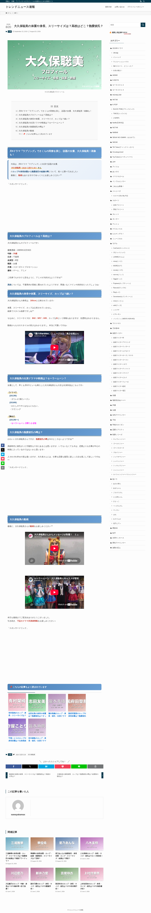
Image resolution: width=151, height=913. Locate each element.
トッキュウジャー (119, 465)
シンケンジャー (118, 461)
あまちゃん (117, 488)
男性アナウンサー (119, 543)
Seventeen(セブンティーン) (122, 296)
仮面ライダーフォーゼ (121, 382)
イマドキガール (118, 176)
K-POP (114, 104)
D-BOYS (115, 80)
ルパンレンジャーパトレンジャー (124, 474)
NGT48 (115, 127)
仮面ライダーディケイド (121, 369)
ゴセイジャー (117, 452)
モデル (114, 243)
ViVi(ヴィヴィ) (118, 301)
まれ (114, 514)
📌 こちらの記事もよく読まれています (37, 134)
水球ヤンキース (118, 538)
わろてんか (117, 519)
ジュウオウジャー (119, 457)
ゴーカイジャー (118, 443)
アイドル (115, 167)
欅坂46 (115, 528)
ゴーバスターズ (118, 448)
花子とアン (117, 523)
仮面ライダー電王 (119, 391)
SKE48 (114, 142)
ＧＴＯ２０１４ (118, 90)
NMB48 (115, 132)
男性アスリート (118, 209)
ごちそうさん (117, 492)
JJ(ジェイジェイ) (119, 252)
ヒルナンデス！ (118, 234)
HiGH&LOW (116, 95)
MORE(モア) (117, 266)
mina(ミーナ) (117, 261)
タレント (115, 214)
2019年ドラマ (117, 48)
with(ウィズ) (117, 305)
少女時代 (116, 118)
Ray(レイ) (116, 292)
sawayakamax (18, 814)
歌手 (114, 533)
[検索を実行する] (143, 25)
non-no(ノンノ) (118, 274)
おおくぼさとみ (21, 754)
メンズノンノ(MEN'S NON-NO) (124, 319)
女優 (9, 31)
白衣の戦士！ (117, 70)
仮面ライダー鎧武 (119, 386)
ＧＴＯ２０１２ (118, 85)
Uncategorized (117, 152)
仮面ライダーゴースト (121, 360)
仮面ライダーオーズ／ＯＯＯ (123, 355)
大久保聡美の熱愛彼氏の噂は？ (32, 127)
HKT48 (115, 100)
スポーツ (115, 200)
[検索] (143, 1)
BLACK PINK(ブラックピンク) (123, 109)
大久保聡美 (31, 754)
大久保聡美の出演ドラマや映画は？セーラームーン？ (41, 123)
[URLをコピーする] (95, 766)
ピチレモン (117, 314)
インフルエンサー (119, 181)
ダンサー (115, 219)
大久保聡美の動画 (26, 131)
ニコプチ (116, 310)
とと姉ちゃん (117, 497)
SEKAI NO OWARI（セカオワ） (124, 137)
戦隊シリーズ (117, 435)
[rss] (140, 1)
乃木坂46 (115, 328)
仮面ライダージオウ (120, 364)
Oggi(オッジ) (117, 279)
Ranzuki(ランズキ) (119, 288)
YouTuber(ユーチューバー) (122, 157)
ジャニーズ (116, 191)
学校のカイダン (118, 425)
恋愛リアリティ (118, 430)
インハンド (117, 57)
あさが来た (117, 484)
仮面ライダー (117, 333)
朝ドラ (114, 479)
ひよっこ (116, 501)
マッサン (116, 510)
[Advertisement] (54, 209)
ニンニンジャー (118, 470)
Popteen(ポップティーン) (122, 283)
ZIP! (113, 162)
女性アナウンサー (119, 415)
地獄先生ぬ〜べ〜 (119, 400)
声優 (114, 405)
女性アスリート (118, 205)
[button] (14, 766)
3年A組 (115, 53)
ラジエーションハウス (121, 62)
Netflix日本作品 (118, 123)
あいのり (115, 172)
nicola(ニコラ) (118, 270)
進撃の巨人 (116, 548)
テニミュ (115, 224)
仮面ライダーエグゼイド (121, 351)
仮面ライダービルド (120, 377)
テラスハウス (117, 229)
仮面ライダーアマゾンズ (121, 342)
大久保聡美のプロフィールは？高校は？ (36, 115)
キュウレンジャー (119, 439)
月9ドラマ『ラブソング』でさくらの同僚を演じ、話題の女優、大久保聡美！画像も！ (55, 111)
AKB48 (114, 75)
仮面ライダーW (118, 338)
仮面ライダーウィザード (121, 346)
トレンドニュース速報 (20, 6)
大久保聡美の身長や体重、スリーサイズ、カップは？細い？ (44, 119)
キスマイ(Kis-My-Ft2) (120, 196)
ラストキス (116, 323)
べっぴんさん (117, 506)
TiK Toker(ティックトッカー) (123, 147)
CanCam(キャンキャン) (121, 248)
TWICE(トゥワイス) (120, 113)
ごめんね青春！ (118, 186)
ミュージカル (117, 239)
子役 (114, 420)
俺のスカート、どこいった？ (123, 66)
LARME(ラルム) (118, 257)
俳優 (114, 395)
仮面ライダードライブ (121, 373)
